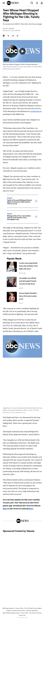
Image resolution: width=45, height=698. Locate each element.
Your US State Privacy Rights (33, 608)
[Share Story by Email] (13, 35)
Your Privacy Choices (35, 613)
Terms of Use (24, 613)
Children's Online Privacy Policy (15, 610)
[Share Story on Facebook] (3, 35)
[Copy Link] (17, 35)
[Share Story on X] (8, 35)
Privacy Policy (19, 608)
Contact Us (22, 615)
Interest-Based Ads (32, 610)
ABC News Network (8, 608)
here (5, 508)
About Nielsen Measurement (11, 613)
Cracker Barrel (35, 111)
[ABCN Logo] (13, 3)
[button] (4, 3)
